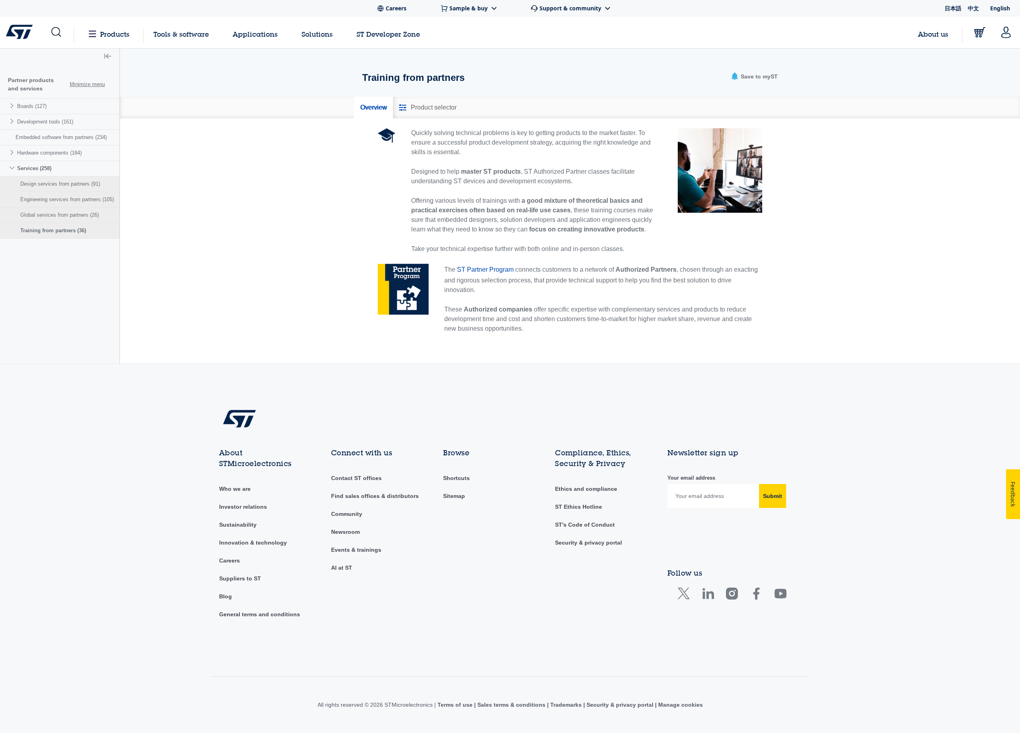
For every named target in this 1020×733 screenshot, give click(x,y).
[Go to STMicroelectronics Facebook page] (756, 595)
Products (114, 34)
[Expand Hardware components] (13, 152)
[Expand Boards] (13, 105)
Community (346, 514)
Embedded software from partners (61, 137)
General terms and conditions (259, 614)
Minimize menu (87, 84)
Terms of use (455, 705)
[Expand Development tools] (13, 121)
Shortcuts (456, 478)
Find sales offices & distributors (375, 496)
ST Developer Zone (388, 34)
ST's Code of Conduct (585, 524)
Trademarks (566, 705)
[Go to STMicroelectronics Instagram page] (732, 595)
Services (34, 168)
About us (933, 34)
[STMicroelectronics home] (21, 32)
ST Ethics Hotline (578, 507)
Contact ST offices (356, 478)
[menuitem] (60, 106)
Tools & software (181, 34)
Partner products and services (31, 84)
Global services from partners (59, 215)
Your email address (691, 478)
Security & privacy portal (588, 542)
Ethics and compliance (586, 489)
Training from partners (53, 230)
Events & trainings (356, 550)
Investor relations (243, 507)
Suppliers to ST (240, 578)
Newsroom (345, 532)
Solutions (317, 34)
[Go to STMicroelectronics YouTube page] (780, 595)
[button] (55, 32)
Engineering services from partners (67, 199)
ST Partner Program (485, 269)
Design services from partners (60, 184)
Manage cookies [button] (680, 705)
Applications (255, 34)
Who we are (235, 489)
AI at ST (341, 567)
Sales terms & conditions (511, 705)
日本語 (953, 8)
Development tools (45, 122)
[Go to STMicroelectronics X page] (685, 595)
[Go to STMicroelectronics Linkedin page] (708, 595)
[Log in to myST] (1006, 32)
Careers (229, 560)
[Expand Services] (13, 168)
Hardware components (49, 153)
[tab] (373, 107)
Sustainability (238, 524)
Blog (225, 596)
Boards (32, 106)
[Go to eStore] (979, 32)
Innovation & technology (253, 542)
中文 (973, 8)
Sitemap (454, 496)
